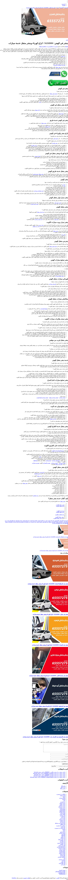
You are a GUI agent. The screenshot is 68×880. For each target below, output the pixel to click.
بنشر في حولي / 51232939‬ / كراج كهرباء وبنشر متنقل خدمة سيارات (50, 614)
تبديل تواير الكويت (60, 511)
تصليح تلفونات (62, 810)
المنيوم (63, 799)
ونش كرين (63, 864)
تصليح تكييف (62, 809)
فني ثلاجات (62, 838)
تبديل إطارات (35, 495)
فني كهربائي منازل (61, 843)
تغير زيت (63, 234)
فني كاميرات (62, 842)
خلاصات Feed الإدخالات (60, 871)
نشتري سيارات (62, 463)
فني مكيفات (62, 844)
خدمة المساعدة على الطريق (57, 450)
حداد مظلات (62, 824)
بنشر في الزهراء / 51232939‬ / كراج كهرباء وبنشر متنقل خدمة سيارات (50, 645)
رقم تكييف (63, 826)
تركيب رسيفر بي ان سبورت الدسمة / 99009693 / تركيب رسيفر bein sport (49, 775)
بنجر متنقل (39, 476)
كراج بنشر (42, 472)
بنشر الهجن (63, 520)
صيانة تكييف (62, 832)
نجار (64, 858)
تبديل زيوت (41, 225)
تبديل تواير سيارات (38, 219)
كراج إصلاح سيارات (61, 847)
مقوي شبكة (62, 854)
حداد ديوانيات (62, 820)
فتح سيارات (48, 460)
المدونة (63, 5)
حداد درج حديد (62, 819)
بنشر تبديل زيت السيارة (45, 520)
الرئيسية (63, 4)
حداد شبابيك (62, 821)
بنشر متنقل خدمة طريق (38, 174)
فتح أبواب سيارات (56, 460)
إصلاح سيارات (62, 798)
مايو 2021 (63, 786)
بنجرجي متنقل (53, 418)
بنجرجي (63, 184)
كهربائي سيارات (52, 284)
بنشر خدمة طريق (34, 204)
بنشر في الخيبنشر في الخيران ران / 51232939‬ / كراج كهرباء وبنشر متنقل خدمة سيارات (45, 737)
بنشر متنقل (58, 67)
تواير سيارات (62, 815)
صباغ (64, 830)
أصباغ (64, 796)
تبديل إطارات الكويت (59, 514)
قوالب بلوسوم (26, 878)
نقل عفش (63, 862)
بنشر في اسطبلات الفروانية (59, 65)
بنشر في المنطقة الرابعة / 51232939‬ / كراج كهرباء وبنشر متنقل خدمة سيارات (48, 583)
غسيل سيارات (62, 397)
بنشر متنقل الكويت (60, 504)
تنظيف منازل (62, 814)
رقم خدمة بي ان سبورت (60, 828)
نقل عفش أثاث (62, 863)
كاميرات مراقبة (58, 464)
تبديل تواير (63, 56)
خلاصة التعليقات (61, 872)
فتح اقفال (35, 460)
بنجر (64, 185)
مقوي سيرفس (62, 853)
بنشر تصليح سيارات (59, 276)
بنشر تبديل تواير (57, 202)
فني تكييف (63, 837)
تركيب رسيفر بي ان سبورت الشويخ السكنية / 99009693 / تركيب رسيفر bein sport (47, 777)
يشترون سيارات (35, 463)
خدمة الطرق (37, 473)
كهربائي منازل (62, 849)
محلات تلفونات (62, 850)
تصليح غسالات (62, 811)
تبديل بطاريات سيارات (38, 191)
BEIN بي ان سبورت (61, 794)
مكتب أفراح (62, 855)
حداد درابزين (62, 818)
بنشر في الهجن (14, 520)
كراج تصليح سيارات (22, 521)
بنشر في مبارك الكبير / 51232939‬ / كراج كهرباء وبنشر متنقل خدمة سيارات (48, 675)
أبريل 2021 (63, 787)
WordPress (14, 878)
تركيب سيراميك (61, 806)
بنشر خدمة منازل (21, 520)
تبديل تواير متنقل (40, 212)
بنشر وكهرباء (55, 143)
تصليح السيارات (43, 308)
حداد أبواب (63, 816)
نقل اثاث (63, 860)
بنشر (67, 39)
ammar (66, 46)
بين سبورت (62, 801)
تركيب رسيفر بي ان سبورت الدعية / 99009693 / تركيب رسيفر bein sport (49, 774)
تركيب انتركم (62, 803)
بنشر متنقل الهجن (57, 521)
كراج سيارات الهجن (14, 521)
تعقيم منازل (62, 813)
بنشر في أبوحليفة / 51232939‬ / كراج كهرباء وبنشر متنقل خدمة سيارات (49, 706)
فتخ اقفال (63, 835)
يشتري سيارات (54, 463)
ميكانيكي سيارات (56, 523)
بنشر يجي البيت (36, 521)
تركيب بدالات (62, 804)
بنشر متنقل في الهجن (49, 521)
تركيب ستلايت (62, 805)
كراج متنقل (37, 110)
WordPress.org (62, 874)
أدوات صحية (62, 795)
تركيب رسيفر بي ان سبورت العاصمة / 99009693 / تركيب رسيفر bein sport (49, 773)
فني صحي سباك (61, 839)
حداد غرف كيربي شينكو (60, 823)
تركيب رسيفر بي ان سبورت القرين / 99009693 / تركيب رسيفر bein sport (49, 772)
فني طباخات (62, 840)
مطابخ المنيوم (62, 852)
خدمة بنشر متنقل (53, 93)
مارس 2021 (62, 788)
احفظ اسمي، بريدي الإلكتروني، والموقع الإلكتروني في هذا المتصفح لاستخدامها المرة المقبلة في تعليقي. (44, 761)
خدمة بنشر (55, 138)
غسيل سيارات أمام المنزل (42, 397)
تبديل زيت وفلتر (36, 226)
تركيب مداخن (62, 808)
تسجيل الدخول (62, 870)
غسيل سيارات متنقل (53, 397)
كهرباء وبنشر (37, 156)
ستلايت (63, 829)
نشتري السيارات (46, 463)
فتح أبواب (63, 834)
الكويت (57, 878)
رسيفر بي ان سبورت (60, 825)
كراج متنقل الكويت (60, 506)
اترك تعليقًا (41, 46)
